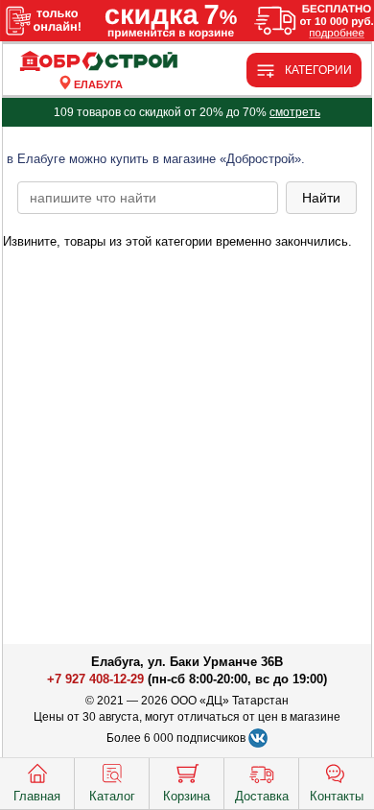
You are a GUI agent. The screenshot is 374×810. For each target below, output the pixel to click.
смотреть (294, 112)
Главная (36, 796)
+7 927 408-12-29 (95, 679)
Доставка (262, 796)
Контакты (336, 796)
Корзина (186, 796)
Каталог (112, 796)
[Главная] (98, 62)
